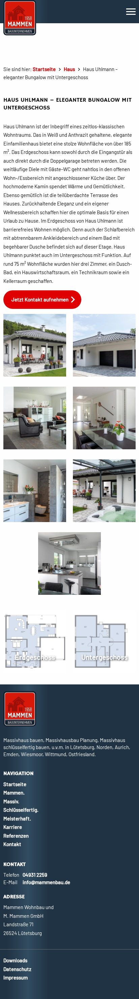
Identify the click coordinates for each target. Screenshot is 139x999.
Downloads (15, 960)
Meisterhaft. (17, 818)
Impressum (15, 977)
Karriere (12, 827)
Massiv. (11, 801)
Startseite (44, 69)
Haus (69, 69)
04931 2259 (35, 875)
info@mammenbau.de (46, 882)
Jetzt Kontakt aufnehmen (39, 299)
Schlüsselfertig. (20, 810)
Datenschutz (17, 969)
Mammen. (14, 792)
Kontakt (12, 844)
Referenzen (16, 836)
